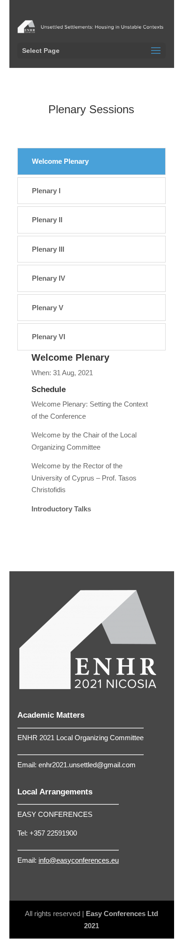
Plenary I (46, 191)
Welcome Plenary (60, 161)
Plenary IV (48, 278)
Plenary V (47, 308)
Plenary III (48, 249)
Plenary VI (48, 337)
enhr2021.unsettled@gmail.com (87, 765)
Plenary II (47, 220)
